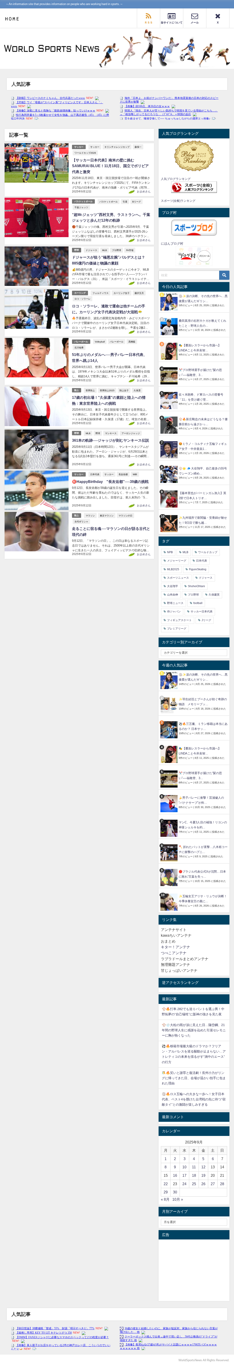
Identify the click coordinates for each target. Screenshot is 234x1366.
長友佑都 (123, 474)
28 (222, 1184)
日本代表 (94, 474)
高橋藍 (131, 341)
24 (184, 1184)
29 (166, 1192)
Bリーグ (136, 201)
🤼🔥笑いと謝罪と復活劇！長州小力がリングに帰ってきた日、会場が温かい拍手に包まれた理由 (194, 1078)
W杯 (135, 474)
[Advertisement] (194, 1270)
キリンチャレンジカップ (117, 147)
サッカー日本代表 (202, 611)
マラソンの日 (125, 515)
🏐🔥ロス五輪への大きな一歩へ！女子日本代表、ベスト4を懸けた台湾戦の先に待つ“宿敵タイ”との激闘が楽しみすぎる (194, 1099)
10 (184, 1167)
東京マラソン (107, 515)
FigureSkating (197, 569)
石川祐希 (79, 347)
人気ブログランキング (176, 178)
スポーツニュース (178, 577)
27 (213, 1184)
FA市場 (129, 250)
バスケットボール (83, 201)
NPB (170, 552)
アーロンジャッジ (131, 433)
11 (194, 1167)
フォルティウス (101, 293)
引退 (125, 201)
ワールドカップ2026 (85, 153)
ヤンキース (111, 433)
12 (203, 1167)
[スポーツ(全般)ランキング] (194, 187)
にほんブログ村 (172, 243)
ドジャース (91, 250)
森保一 (138, 147)
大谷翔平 (172, 586)
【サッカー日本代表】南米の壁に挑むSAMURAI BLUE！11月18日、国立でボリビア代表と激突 (110, 166)
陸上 (76, 390)
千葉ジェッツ (81, 207)
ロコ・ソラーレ (82, 299)
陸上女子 (124, 390)
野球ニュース (175, 603)
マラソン (90, 515)
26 (203, 1184)
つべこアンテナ (173, 953)
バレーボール (81, 342)
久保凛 (137, 390)
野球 (76, 250)
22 (166, 1184)
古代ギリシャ (81, 521)
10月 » (177, 1199)
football (197, 603)
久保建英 (214, 594)
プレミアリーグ (176, 628)
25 (194, 1184)
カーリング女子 (122, 293)
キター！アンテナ (175, 947)
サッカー (78, 147)
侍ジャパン (174, 611)
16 (175, 1175)
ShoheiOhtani (196, 586)
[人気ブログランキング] (194, 156)
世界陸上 (90, 390)
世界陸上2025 (107, 390)
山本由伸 (172, 594)
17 (184, 1175)
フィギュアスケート (179, 620)
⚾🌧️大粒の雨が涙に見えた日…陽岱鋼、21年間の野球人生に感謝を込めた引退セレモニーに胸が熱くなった (194, 1030)
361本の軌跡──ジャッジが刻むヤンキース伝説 (110, 440)
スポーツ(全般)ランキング (178, 200)
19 (203, 1175)
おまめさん (144, 191)
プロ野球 (116, 250)
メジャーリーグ (176, 560)
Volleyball (100, 341)
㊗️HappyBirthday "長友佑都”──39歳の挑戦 (110, 481)
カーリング (80, 293)
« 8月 (165, 1199)
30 (175, 1192)
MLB (104, 250)
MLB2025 (173, 569)
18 (194, 1175)
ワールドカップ (207, 552)
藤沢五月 (139, 293)
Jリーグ (206, 620)
